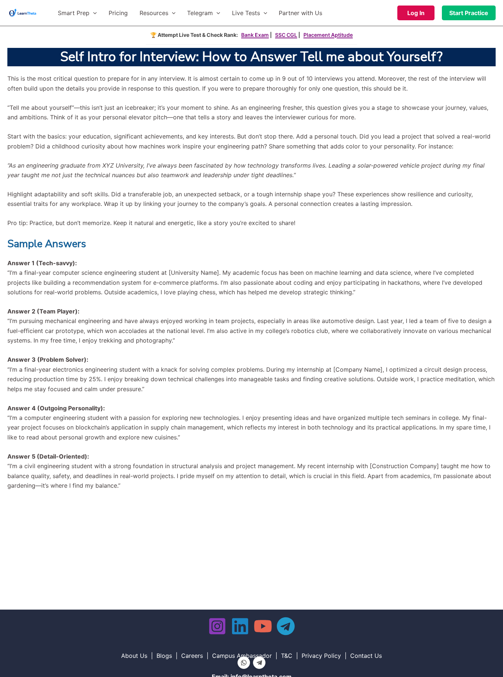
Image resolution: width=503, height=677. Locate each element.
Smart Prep (73, 13)
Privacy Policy (321, 655)
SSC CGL (286, 35)
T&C (286, 655)
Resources (154, 13)
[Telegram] (286, 626)
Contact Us (366, 655)
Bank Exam (255, 35)
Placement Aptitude (328, 35)
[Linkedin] (240, 626)
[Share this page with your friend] (244, 662)
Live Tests (246, 13)
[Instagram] (217, 626)
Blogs (164, 655)
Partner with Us (300, 13)
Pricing (118, 13)
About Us (134, 655)
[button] (93, 13)
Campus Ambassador (242, 655)
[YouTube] (263, 626)
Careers (192, 655)
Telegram (200, 13)
